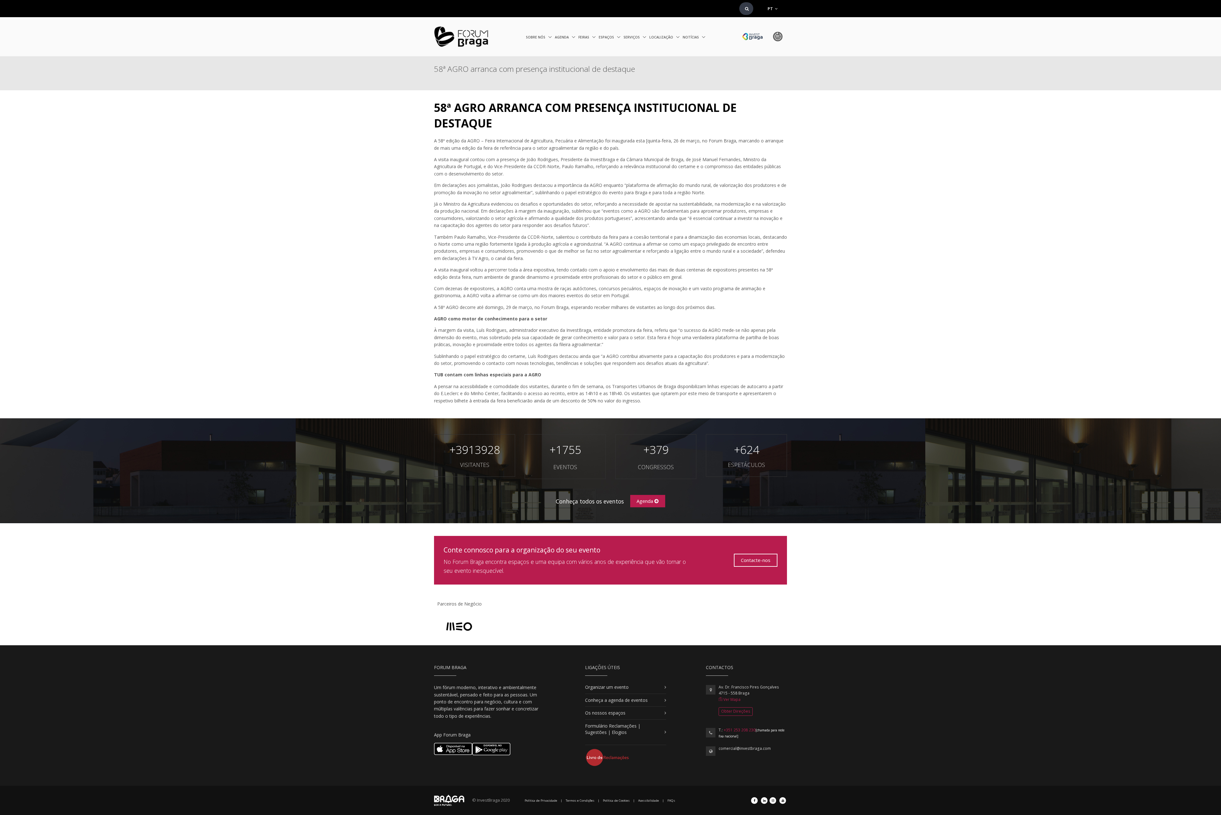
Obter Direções (735, 711)
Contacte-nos (755, 560)
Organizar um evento (607, 687)
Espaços (607, 37)
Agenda (562, 37)
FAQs (671, 800)
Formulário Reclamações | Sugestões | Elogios (612, 729)
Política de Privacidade (541, 800)
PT (771, 8)
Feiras (584, 37)
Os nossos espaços (605, 713)
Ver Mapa (731, 699)
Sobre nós (536, 37)
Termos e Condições (580, 800)
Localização (661, 37)
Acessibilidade (648, 800)
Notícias (691, 37)
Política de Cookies (616, 800)
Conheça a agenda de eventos (616, 700)
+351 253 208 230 (739, 730)
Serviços (632, 37)
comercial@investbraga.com (745, 748)
